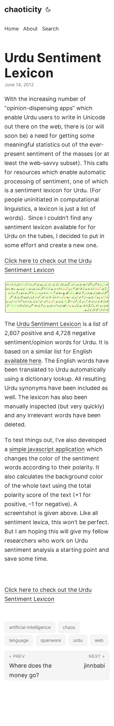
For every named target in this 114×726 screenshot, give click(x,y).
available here (22, 360)
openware (51, 640)
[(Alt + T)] (48, 9)
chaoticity (23, 9)
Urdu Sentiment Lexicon (48, 323)
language (18, 640)
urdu (78, 640)
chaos (69, 627)
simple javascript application (47, 449)
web (99, 640)
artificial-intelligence (30, 627)
